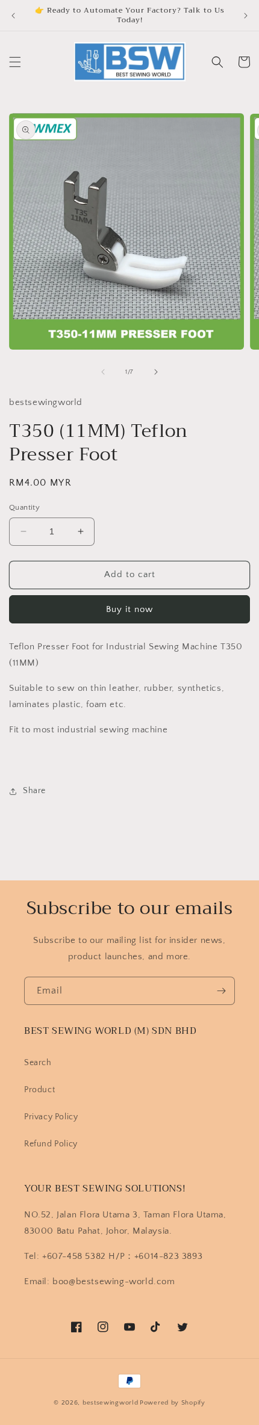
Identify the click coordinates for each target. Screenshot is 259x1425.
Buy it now (129, 609)
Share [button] (34, 791)
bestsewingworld (111, 1402)
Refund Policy (51, 1144)
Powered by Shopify (172, 1402)
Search (38, 1063)
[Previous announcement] (13, 15)
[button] (15, 62)
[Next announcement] (245, 15)
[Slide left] (103, 372)
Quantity (24, 507)
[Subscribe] (221, 991)
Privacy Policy (51, 1117)
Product (39, 1090)
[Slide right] (156, 372)
